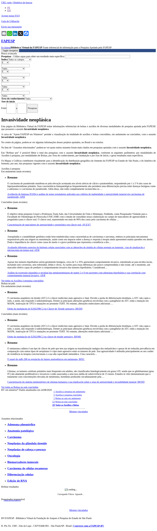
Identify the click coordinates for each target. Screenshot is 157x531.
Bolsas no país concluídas (66, 401)
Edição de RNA (17, 480)
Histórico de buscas (22, 2)
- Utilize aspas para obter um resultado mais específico (33, 56)
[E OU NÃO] (5, 62)
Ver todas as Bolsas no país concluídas (19, 387)
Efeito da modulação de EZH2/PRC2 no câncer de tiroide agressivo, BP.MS (44, 336)
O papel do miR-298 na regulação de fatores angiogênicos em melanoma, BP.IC (46, 359)
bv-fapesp (6, 47)
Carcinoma (14, 437)
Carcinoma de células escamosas (27, 468)
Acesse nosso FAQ (10, 15)
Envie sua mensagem (11, 26)
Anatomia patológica (20, 430)
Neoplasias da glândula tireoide (27, 443)
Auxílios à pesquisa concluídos (68, 395)
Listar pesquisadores (12, 500)
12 (53, 401)
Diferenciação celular (20, 474)
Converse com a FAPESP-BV (88, 526)
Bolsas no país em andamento (68, 398)
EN (9, 10)
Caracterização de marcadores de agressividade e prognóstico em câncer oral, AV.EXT (49, 224)
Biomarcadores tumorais (22, 462)
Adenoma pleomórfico (21, 424)
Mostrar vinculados (78, 411)
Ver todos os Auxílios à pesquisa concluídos (22, 280)
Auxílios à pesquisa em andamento (70, 391)
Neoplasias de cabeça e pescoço (26, 449)
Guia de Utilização (10, 21)
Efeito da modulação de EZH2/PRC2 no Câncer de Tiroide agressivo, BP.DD (44, 308)
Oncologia (13, 455)
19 (53, 405)
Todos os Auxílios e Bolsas (67, 405)
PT (8, 7)
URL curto (6, 2)
